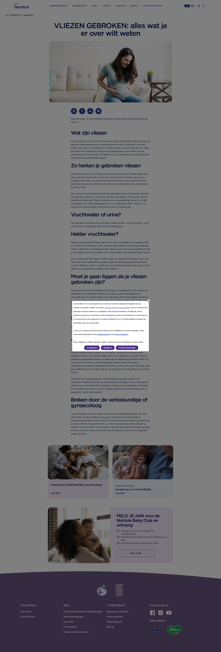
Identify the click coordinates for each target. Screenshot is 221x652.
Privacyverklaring (121, 335)
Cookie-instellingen (127, 348)
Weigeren (107, 348)
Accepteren (92, 348)
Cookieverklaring (103, 335)
